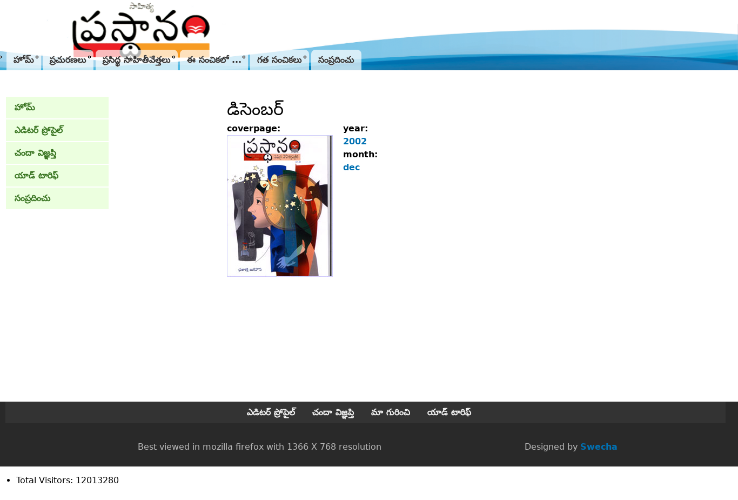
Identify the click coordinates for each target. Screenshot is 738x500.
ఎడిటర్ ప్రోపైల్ (39, 130)
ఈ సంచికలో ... (214, 60)
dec (351, 167)
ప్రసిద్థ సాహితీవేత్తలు (137, 60)
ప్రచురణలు (68, 60)
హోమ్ (24, 60)
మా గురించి (390, 412)
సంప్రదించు (336, 60)
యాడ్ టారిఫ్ (36, 175)
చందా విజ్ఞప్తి (35, 153)
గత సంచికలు (279, 60)
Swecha (599, 447)
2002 (355, 141)
